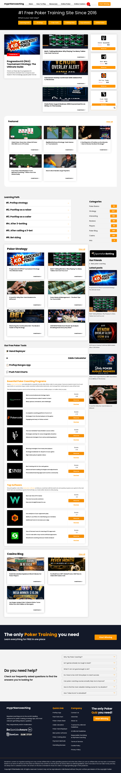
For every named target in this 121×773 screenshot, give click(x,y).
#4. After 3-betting (37, 223)
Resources (53, 4)
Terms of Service (77, 742)
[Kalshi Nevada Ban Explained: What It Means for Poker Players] (25, 564)
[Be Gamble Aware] (19, 730)
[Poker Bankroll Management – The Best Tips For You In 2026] (66, 287)
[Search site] (114, 4)
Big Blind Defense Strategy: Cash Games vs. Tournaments (59, 143)
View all (109, 122)
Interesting (93, 216)
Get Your (104, 80)
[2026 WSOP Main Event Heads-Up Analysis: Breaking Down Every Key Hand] (66, 316)
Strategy (40, 23)
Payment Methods (59, 741)
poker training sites (16, 384)
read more (80, 57)
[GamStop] (26, 734)
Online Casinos (79, 4)
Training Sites (70, 23)
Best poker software (60, 733)
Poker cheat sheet (59, 721)
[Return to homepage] (14, 4)
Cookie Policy (75, 746)
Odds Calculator (58, 725)
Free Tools (55, 23)
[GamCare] (12, 734)
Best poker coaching (98, 264)
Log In (94, 4)
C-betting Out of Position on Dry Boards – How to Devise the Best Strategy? (94, 143)
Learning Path (25, 23)
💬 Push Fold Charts (17, 371)
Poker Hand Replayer (60, 729)
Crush (104, 99)
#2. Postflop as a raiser (37, 209)
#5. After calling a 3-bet (37, 230)
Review (100, 45)
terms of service (18, 764)
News (31, 4)
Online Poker (66, 4)
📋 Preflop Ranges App (18, 365)
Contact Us (75, 713)
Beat (103, 61)
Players (92, 226)
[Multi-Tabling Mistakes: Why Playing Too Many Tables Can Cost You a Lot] (66, 259)
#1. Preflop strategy (37, 202)
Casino (92, 235)
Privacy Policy (76, 750)
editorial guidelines (78, 764)
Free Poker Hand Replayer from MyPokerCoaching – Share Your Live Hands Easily (24, 172)
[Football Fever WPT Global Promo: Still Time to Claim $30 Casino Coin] (66, 564)
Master (103, 43)
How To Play (41, 4)
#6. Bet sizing (37, 237)
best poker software (29, 488)
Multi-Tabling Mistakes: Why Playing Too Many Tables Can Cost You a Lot (64, 52)
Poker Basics (94, 206)
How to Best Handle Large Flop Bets (58, 171)
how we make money (103, 764)
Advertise (74, 717)
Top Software (85, 23)
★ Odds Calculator (46, 358)
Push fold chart (58, 717)
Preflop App (57, 713)
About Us (74, 721)
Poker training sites (59, 737)
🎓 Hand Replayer (15, 351)
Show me (103, 48)
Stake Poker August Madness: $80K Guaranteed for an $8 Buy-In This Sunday (64, 105)
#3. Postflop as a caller (37, 216)
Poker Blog (93, 231)
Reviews (92, 221)
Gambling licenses (59, 745)
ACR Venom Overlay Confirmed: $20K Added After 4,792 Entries (63, 79)
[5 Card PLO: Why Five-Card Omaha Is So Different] (25, 287)
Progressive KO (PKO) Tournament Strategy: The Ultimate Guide (21, 64)
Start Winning (104, 4)
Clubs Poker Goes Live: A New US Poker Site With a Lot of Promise (24, 143)
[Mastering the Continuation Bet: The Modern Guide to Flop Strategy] (25, 316)
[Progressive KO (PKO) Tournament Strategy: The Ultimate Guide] (25, 259)
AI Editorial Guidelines (78, 731)
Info (90, 240)
